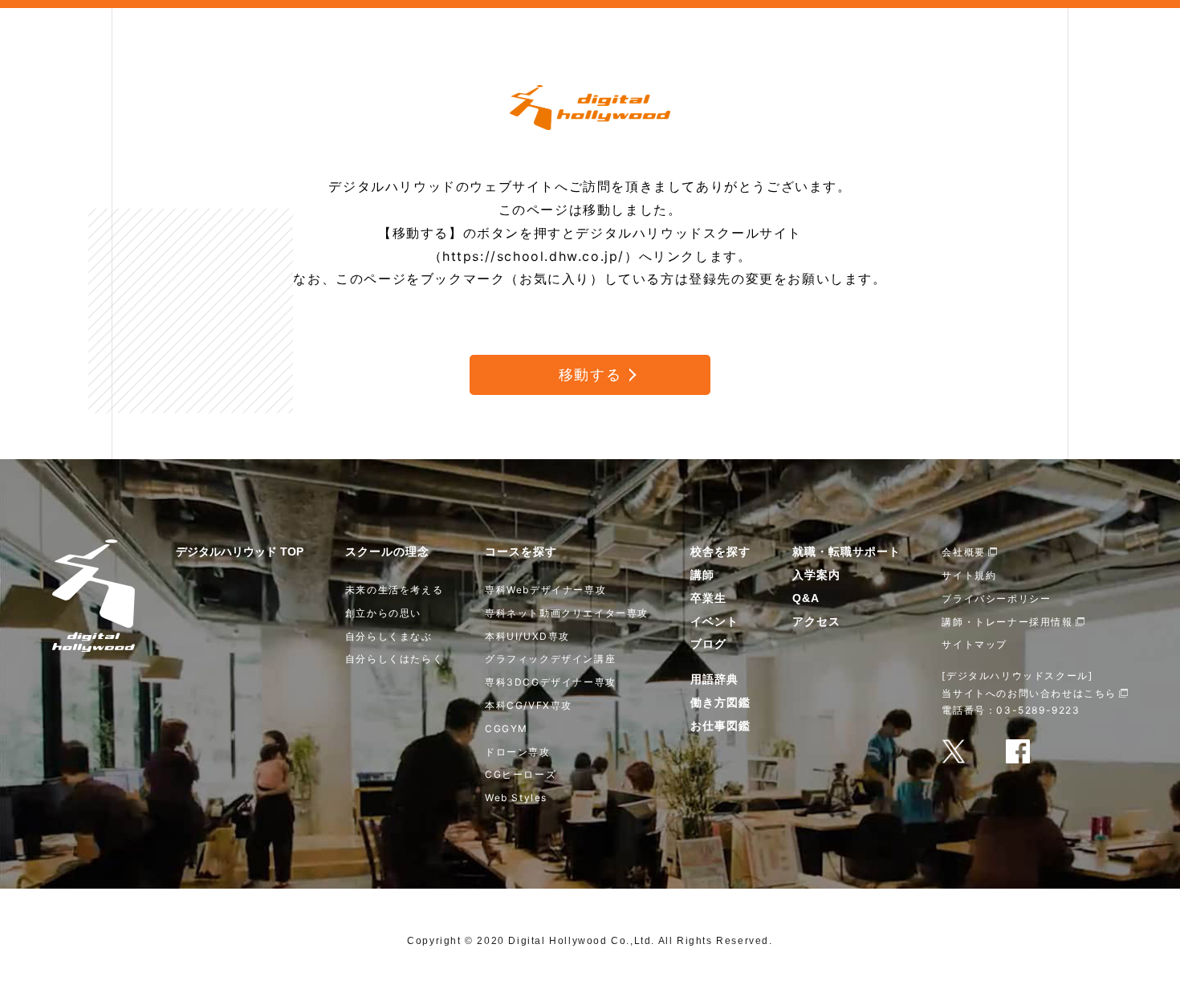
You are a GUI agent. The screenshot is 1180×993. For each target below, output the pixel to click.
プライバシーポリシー (996, 598)
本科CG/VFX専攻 (528, 705)
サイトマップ (974, 644)
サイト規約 (969, 575)
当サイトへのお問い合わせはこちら (1029, 693)
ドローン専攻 (518, 752)
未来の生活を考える (394, 590)
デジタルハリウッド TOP (239, 551)
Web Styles (516, 798)
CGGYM (506, 728)
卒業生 (708, 598)
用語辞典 (714, 679)
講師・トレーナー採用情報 (1007, 622)
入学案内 (816, 574)
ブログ (708, 643)
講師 (702, 574)
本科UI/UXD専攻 (527, 636)
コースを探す (521, 551)
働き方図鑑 (720, 702)
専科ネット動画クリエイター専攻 (567, 613)
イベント (714, 621)
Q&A (806, 598)
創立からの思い (383, 613)
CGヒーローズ (520, 774)
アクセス (816, 621)
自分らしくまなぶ (389, 636)
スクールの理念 (387, 551)
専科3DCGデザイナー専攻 (550, 682)
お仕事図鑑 (720, 725)
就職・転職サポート (846, 551)
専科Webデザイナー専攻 (545, 590)
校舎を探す (720, 551)
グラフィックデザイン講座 (550, 659)
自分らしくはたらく (394, 659)
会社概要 (963, 552)
